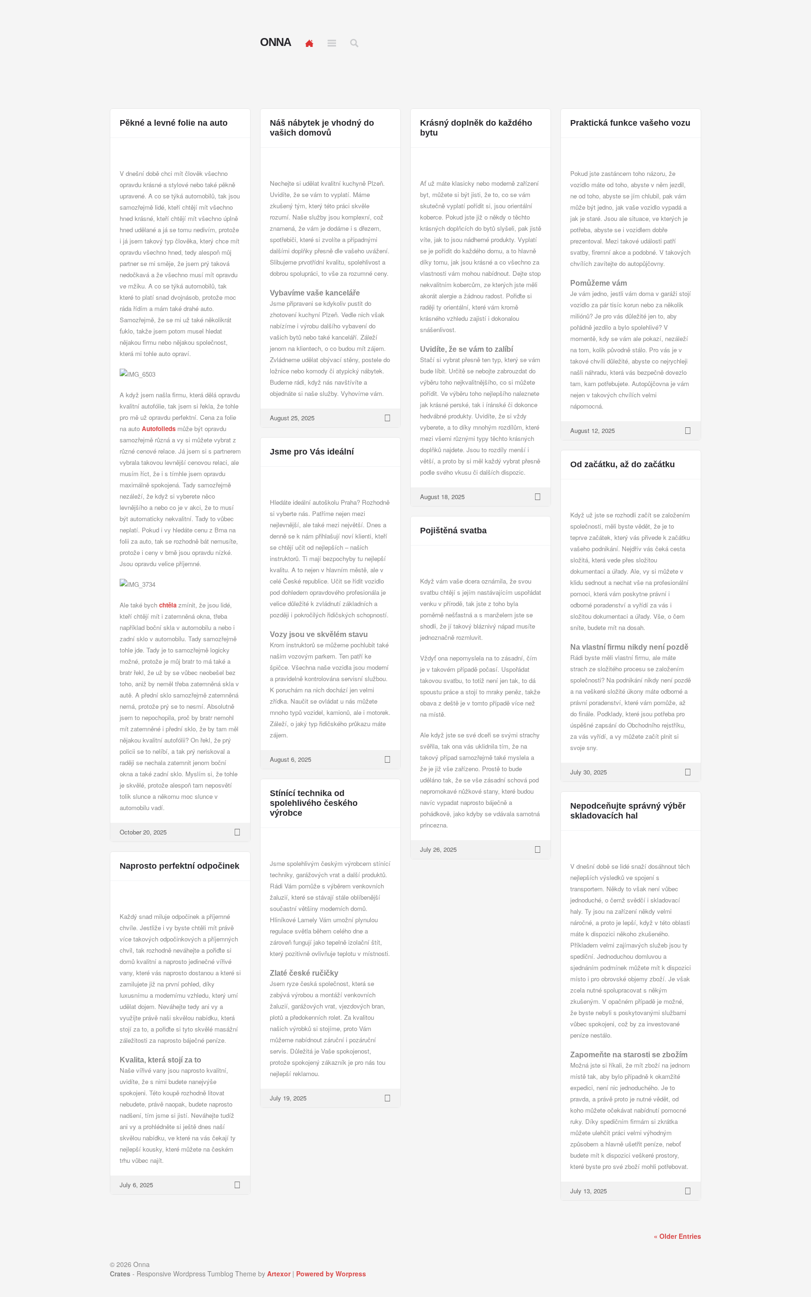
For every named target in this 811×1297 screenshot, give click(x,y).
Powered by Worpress (331, 1273)
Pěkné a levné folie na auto (174, 123)
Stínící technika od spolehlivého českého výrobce (314, 803)
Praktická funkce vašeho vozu (630, 123)
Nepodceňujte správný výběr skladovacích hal (628, 810)
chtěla (166, 604)
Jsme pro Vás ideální (312, 451)
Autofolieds (159, 428)
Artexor (279, 1273)
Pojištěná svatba (453, 530)
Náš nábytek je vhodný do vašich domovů (322, 127)
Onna (275, 42)
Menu (332, 43)
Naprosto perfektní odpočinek (179, 866)
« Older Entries (677, 1236)
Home (309, 43)
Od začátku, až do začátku (622, 464)
